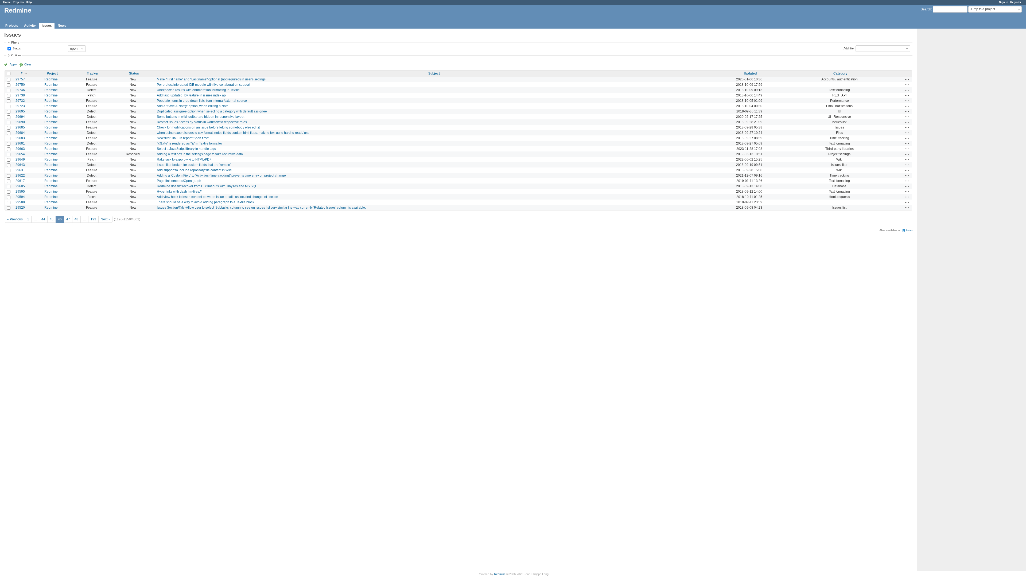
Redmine (51, 79)
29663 (20, 149)
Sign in (1003, 2)
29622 (20, 175)
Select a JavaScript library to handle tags (186, 149)
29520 (20, 207)
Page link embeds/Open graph (179, 181)
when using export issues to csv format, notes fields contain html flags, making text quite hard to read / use (233, 133)
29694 (20, 117)
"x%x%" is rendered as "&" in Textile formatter (189, 143)
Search (926, 9)
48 (76, 219)
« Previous (15, 219)
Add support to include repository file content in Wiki (194, 170)
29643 (20, 165)
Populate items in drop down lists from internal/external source (202, 101)
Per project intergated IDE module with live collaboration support (203, 85)
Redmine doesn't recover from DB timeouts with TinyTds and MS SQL (207, 186)
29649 (20, 159)
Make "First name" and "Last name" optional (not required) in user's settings (211, 79)
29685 (20, 127)
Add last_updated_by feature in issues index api (192, 95)
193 (93, 219)
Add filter (849, 48)
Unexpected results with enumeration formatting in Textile (198, 90)
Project (52, 73)
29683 (20, 138)
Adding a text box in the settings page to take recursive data (200, 154)
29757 (20, 79)
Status (16, 48)
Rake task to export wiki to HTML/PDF (184, 159)
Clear (27, 64)
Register (1015, 2)
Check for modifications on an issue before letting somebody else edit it (208, 127)
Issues (47, 26)
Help (29, 2)
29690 (20, 122)
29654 (20, 154)
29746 (20, 90)
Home (7, 2)
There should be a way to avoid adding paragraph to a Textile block (205, 202)
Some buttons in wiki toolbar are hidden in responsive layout (200, 117)
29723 (20, 106)
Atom (909, 230)
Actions (907, 79)
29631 (20, 170)
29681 (20, 143)
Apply (13, 64)
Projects (18, 2)
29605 (20, 186)
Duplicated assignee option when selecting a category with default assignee (212, 111)
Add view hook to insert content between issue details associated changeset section (217, 197)
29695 (20, 111)
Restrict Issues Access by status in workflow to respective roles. (202, 122)
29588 (20, 202)
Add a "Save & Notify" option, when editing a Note (192, 106)
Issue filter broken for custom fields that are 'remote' (194, 165)
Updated (750, 73)
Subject (434, 73)
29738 (20, 95)
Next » (105, 219)
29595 (20, 191)
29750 (20, 85)
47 (68, 219)
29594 (20, 197)
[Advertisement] (943, 112)
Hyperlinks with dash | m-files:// (179, 191)
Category (840, 73)
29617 (20, 181)
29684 (20, 133)
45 (51, 219)
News (62, 26)
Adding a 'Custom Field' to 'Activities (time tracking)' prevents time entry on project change (221, 175)
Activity (30, 26)
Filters (15, 42)
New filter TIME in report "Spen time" (183, 138)
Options (16, 55)
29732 (20, 101)
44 (43, 219)
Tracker (93, 73)
